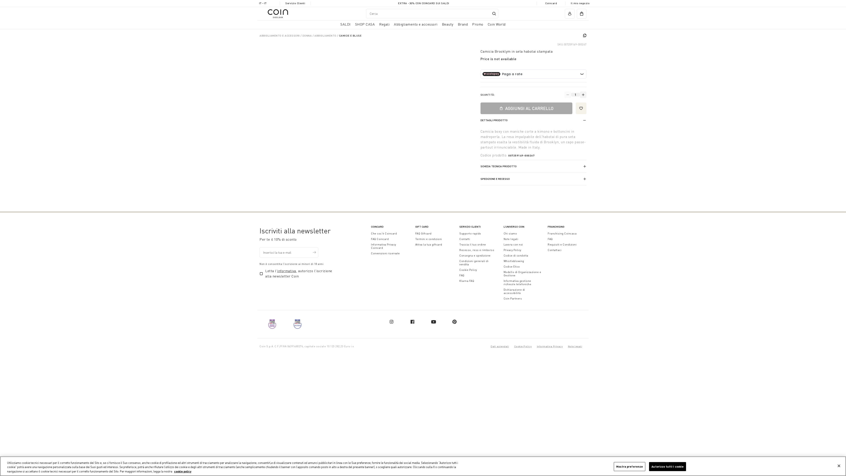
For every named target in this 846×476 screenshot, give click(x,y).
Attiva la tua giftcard (428, 244)
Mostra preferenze (629, 466)
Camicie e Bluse (350, 35)
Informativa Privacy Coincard (383, 246)
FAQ (461, 275)
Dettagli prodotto (494, 120)
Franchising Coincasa (562, 233)
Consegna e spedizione (475, 255)
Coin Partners (513, 298)
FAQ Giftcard (423, 233)
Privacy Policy (512, 250)
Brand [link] (463, 24)
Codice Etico (512, 266)
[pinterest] (454, 321)
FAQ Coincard (380, 239)
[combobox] (432, 13)
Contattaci (554, 250)
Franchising (556, 226)
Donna (307, 35)
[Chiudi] (839, 466)
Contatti (464, 239)
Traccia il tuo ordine (472, 244)
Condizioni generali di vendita (473, 262)
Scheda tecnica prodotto (499, 166)
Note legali (511, 239)
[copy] (584, 35)
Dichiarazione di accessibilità (514, 291)
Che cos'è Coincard (384, 233)
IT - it (263, 3)
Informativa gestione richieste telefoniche (517, 282)
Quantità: (488, 94)
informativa (286, 271)
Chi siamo (510, 233)
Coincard (551, 3)
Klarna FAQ (466, 281)
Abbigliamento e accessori (280, 35)
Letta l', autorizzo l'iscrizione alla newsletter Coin (298, 273)
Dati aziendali (500, 346)
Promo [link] (477, 24)
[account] (570, 14)
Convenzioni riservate (385, 253)
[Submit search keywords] (494, 14)
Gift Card (422, 226)
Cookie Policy (468, 269)
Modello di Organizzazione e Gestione (522, 273)
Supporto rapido (470, 233)
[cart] (581, 14)
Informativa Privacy (550, 346)
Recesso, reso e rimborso (476, 250)
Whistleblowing (514, 261)
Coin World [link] (497, 24)
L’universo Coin (514, 226)
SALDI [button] (345, 24)
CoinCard (377, 226)
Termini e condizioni (428, 239)
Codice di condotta (516, 255)
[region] (423, 466)
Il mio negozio (580, 3)
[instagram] (391, 321)
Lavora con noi (513, 244)
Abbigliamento (325, 35)
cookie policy (182, 471)
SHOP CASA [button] (365, 24)
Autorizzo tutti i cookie (667, 466)
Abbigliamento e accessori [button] (416, 24)
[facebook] (412, 321)
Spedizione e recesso (495, 178)
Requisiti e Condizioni (562, 244)
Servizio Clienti (295, 3)
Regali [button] (384, 24)
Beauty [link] (447, 24)
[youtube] (433, 321)
